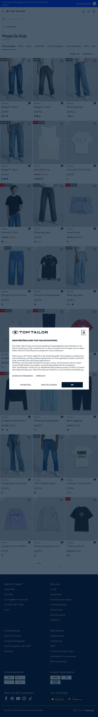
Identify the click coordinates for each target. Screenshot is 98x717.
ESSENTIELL (26, 385)
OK (72, 385)
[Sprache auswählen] (84, 333)
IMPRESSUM (40, 376)
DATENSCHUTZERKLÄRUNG (22, 376)
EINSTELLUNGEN (49, 385)
